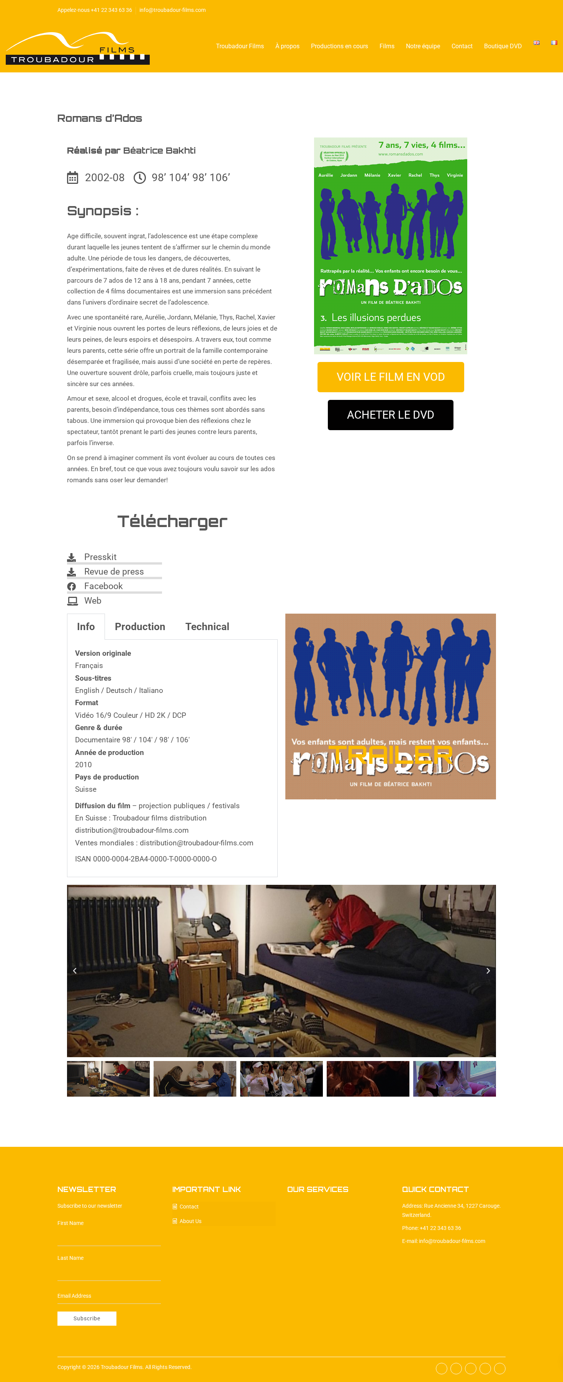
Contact (462, 46)
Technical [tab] (207, 626)
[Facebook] (455, 9)
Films (387, 46)
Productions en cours (339, 46)
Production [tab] (140, 626)
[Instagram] (479, 9)
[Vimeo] (502, 9)
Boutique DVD (503, 46)
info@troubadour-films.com (172, 10)
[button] (75, 971)
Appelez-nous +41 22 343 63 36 (94, 10)
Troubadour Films (240, 46)
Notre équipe (423, 46)
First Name (70, 1223)
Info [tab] (86, 626)
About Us (190, 1221)
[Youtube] (491, 9)
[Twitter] (467, 9)
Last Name (70, 1258)
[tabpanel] (172, 758)
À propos (287, 46)
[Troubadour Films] (78, 46)
